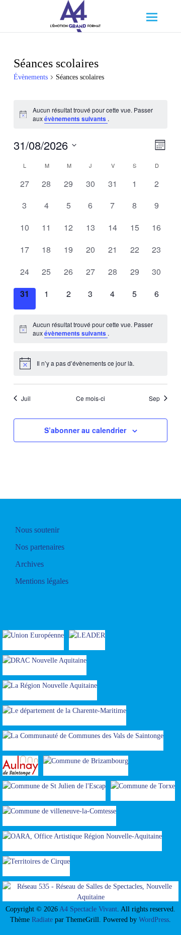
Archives (29, 564)
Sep (154, 398)
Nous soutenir (37, 530)
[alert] (91, 114)
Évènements (31, 77)
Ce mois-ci (90, 398)
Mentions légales (41, 581)
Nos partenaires (39, 547)
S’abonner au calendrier (85, 430)
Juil (26, 398)
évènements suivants (76, 118)
